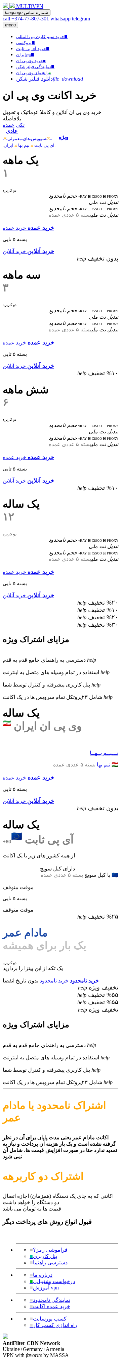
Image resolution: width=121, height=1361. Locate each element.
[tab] (29, 134)
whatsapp (61, 18)
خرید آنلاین (14, 251)
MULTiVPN (29, 6)
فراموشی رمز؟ (49, 1250)
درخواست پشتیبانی (52, 1281)
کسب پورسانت (48, 1319)
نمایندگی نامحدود (50, 1300)
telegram (81, 18)
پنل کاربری (43, 1256)
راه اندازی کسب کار (53, 1325)
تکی (20, 125)
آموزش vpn (44, 1287)
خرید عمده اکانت (50, 1306)
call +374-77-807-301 (26, 18)
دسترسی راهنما (49, 1262)
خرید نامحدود (54, 980)
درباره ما (41, 1275)
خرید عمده (14, 228)
